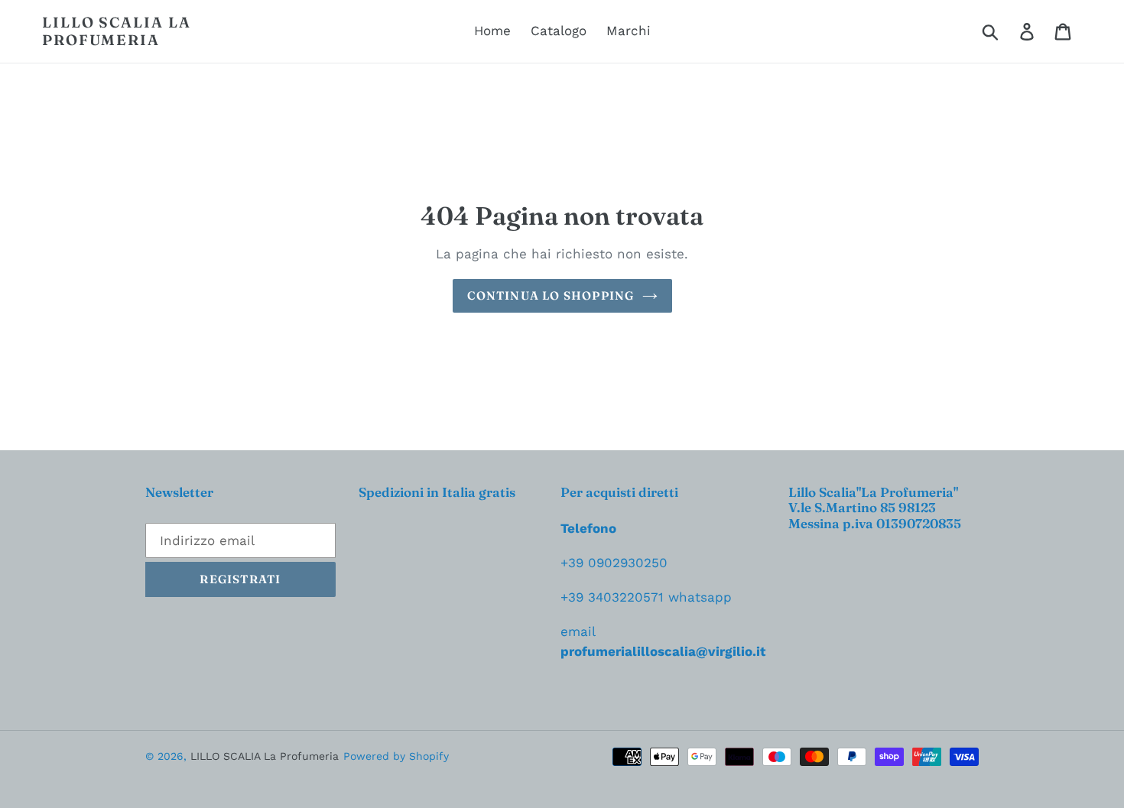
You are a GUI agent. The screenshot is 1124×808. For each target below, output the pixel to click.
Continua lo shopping (551, 295)
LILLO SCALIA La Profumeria (116, 31)
